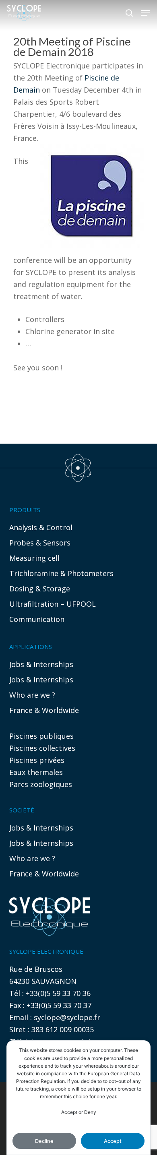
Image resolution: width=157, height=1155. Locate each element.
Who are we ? (32, 695)
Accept (113, 1141)
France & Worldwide (44, 710)
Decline (44, 1141)
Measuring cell (34, 558)
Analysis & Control (40, 527)
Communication (36, 619)
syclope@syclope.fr (67, 1017)
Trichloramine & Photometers (61, 573)
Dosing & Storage (39, 588)
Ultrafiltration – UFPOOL (52, 604)
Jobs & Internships (41, 664)
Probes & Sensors (39, 543)
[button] (145, 13)
